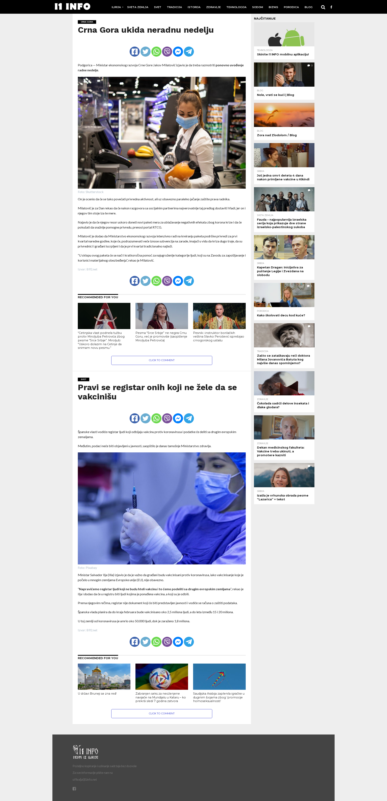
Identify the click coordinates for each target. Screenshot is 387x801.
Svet (157, 7)
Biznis (273, 7)
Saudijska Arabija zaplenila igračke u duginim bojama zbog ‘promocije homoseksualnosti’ (218, 697)
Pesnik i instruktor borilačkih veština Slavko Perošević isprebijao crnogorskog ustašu (218, 336)
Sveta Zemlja (137, 7)
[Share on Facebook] (135, 48)
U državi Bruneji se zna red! (97, 693)
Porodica (291, 7)
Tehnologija (236, 7)
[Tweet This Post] (145, 48)
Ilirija (116, 7)
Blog (309, 7)
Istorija (194, 7)
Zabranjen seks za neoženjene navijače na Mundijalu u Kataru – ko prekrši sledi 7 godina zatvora (160, 697)
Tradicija (174, 7)
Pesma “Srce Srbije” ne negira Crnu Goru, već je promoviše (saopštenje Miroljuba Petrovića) (161, 336)
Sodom (257, 7)
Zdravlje (213, 7)
